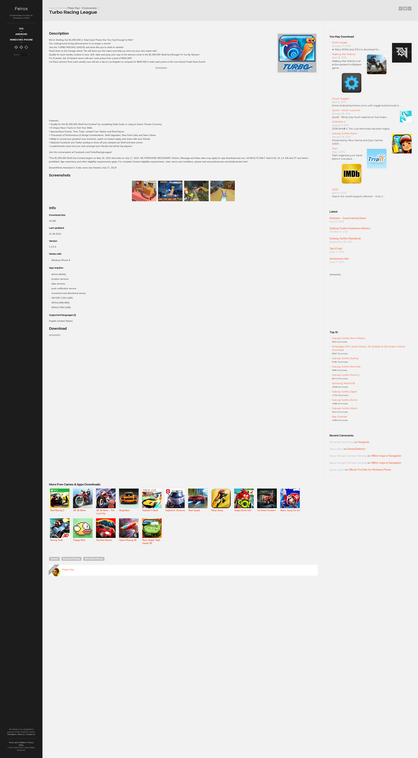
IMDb (335, 189)
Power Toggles (340, 98)
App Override (339, 416)
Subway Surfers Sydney (345, 358)
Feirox (21, 9)
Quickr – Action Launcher (346, 110)
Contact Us (30, 734)
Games (54, 559)
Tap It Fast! (336, 248)
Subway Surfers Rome (344, 400)
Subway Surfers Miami (344, 133)
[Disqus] (183, 625)
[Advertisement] (161, 92)
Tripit (335, 148)
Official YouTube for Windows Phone (370, 469)
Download (58, 328)
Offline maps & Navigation (386, 455)
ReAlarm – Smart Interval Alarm (348, 218)
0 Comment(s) (89, 8)
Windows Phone (94, 559)
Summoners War (339, 258)
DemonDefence (356, 449)
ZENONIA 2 (339, 121)
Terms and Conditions (17, 742)
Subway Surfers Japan (344, 391)
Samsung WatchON (343, 383)
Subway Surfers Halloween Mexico (350, 228)
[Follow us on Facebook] (16, 47)
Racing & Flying (71, 559)
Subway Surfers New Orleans (348, 338)
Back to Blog (405, 8)
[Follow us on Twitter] (26, 47)
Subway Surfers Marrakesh (345, 238)
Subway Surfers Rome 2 (345, 375)
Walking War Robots (343, 54)
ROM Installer (340, 42)
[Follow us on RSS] (21, 47)
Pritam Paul (74, 8)
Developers (11, 734)
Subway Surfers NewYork (346, 366)
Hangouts (363, 442)
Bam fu (409, 8)
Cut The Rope (401, 8)
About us (21, 734)
